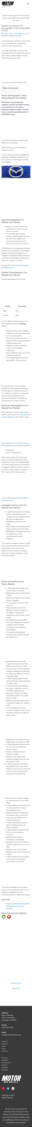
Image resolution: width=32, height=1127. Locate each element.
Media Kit (5, 1060)
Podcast (4, 1058)
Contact (4, 1044)
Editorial (4, 1065)
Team (4, 1046)
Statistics (21, 33)
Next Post (16, 988)
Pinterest (5, 1070)
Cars (15, 33)
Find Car (5, 1051)
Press (4, 1049)
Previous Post (16, 983)
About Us (5, 1041)
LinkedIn (5, 1067)
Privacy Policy (6, 1063)
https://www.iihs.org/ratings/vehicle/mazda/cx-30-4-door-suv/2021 (18, 906)
